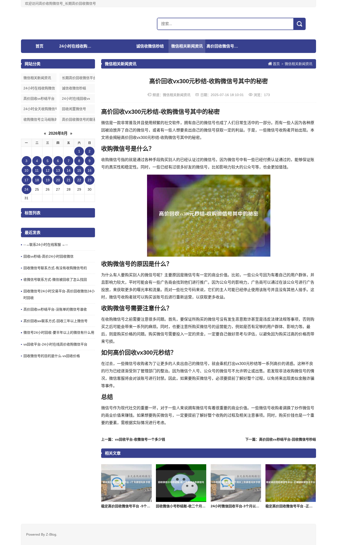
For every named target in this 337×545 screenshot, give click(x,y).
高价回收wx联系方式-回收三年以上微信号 (55, 321)
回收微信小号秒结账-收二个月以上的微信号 (189, 506)
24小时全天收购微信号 (39, 109)
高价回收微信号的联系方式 (224, 46)
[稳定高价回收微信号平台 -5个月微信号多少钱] (126, 483)
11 (37, 170)
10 (26, 170)
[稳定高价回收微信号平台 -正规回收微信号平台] (290, 483)
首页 (39, 46)
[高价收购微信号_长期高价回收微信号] (52, 23)
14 (69, 170)
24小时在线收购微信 (77, 46)
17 (26, 180)
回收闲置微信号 (74, 109)
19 (48, 180)
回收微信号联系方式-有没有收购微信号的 (55, 268)
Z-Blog (51, 534)
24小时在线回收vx (76, 98)
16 (90, 170)
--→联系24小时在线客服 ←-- (45, 245)
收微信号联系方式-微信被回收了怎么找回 (55, 279)
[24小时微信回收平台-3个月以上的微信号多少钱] (236, 483)
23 (90, 180)
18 (37, 180)
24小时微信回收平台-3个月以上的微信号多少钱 (247, 506)
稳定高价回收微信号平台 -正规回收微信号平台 (301, 506)
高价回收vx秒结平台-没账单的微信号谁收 (55, 309)
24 (26, 189)
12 (48, 170)
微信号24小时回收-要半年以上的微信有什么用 (58, 332)
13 (58, 170)
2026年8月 (58, 133)
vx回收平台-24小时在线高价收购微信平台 (55, 344)
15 (79, 170)
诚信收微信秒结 (150, 46)
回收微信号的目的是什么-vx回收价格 (51, 356)
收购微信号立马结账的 (39, 119)
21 (69, 180)
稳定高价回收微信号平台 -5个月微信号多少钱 (136, 506)
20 (58, 180)
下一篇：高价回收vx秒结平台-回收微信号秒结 (280, 439)
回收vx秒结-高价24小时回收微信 (48, 256)
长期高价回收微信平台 (78, 78)
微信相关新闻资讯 (187, 46)
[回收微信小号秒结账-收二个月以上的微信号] (181, 483)
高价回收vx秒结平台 (39, 98)
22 (79, 180)
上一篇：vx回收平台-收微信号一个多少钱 (133, 439)
